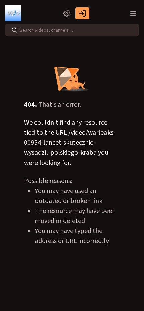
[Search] (14, 30)
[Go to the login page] (82, 13)
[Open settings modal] (67, 13)
